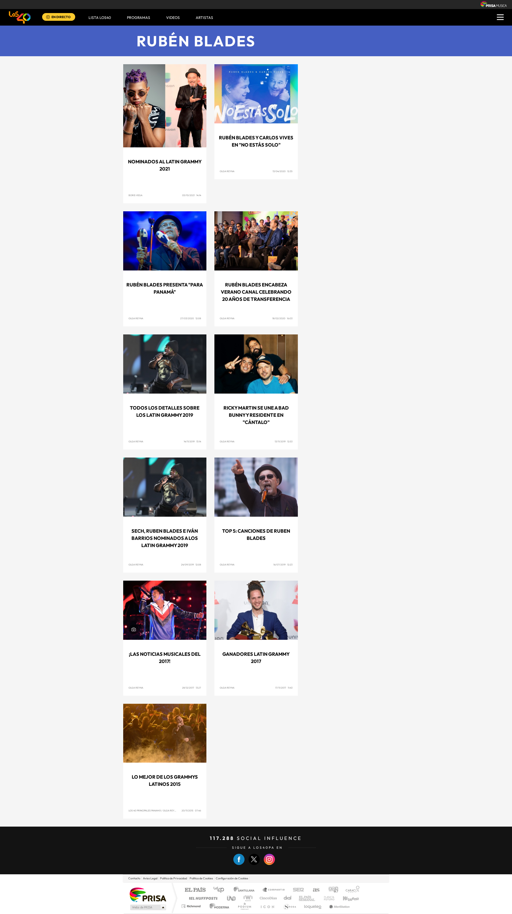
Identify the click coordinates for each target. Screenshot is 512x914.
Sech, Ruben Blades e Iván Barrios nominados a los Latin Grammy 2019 (164, 538)
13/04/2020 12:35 (283, 171)
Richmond (191, 906)
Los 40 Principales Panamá (145, 810)
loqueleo (313, 906)
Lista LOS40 (100, 17)
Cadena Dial (287, 898)
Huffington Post (202, 898)
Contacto (134, 878)
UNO (232, 898)
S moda (289, 906)
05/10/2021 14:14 (191, 195)
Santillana (245, 890)
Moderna (218, 906)
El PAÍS (195, 890)
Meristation (339, 906)
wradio (247, 898)
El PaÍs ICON (267, 906)
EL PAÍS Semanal (307, 898)
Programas (138, 17)
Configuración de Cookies (232, 878)
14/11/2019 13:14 (192, 441)
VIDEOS (173, 17)
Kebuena (346, 898)
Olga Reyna (227, 171)
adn (331, 890)
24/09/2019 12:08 (191, 564)
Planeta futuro (327, 898)
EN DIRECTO (61, 17)
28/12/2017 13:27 (191, 687)
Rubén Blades (196, 41)
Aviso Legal (150, 878)
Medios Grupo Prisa (148, 907)
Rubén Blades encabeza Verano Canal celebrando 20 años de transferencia (256, 292)
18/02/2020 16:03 (282, 318)
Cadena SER (297, 890)
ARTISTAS (204, 17)
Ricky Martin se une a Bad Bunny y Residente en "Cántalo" (256, 415)
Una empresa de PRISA (148, 894)
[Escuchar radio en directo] (48, 17)
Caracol (351, 890)
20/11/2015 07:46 (191, 810)
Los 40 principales (221, 890)
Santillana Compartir (274, 890)
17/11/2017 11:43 (284, 687)
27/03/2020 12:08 (190, 318)
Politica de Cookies (201, 878)
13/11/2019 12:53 (284, 441)
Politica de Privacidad (173, 878)
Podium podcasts (244, 906)
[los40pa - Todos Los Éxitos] (19, 17)
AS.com (313, 890)
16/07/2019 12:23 (283, 564)
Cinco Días (267, 898)
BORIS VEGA (135, 195)
